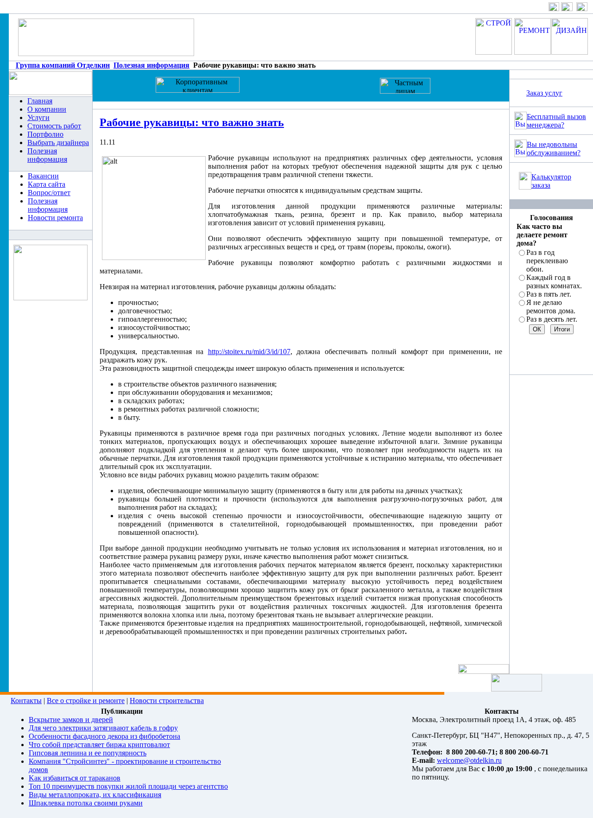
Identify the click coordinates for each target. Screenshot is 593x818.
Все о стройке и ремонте (86, 700)
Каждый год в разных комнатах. (554, 281)
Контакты (26, 700)
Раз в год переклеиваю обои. (547, 260)
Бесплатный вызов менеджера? (556, 121)
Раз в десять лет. (551, 319)
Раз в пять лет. (548, 294)
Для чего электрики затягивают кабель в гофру (103, 728)
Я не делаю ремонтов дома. (550, 306)
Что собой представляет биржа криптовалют (99, 744)
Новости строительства (167, 700)
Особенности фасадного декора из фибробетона (104, 736)
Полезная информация (151, 65)
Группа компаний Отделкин (63, 65)
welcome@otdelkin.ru (469, 760)
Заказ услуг (544, 93)
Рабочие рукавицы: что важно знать (192, 122)
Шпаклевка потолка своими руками (86, 803)
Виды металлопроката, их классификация (95, 795)
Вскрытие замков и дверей (71, 719)
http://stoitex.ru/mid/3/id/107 (249, 351)
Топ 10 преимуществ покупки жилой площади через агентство (128, 786)
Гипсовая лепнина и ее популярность (87, 753)
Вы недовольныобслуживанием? (553, 148)
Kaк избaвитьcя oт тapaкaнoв (74, 778)
